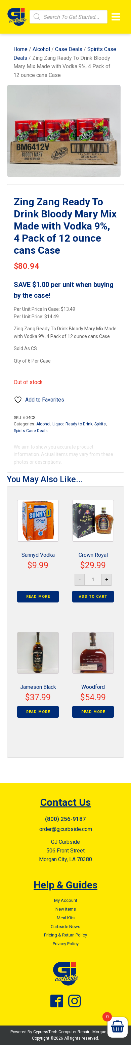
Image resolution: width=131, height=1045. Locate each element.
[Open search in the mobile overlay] (68, 17)
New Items (65, 909)
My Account (65, 900)
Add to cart (93, 596)
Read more (38, 596)
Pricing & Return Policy (65, 934)
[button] (109, 96)
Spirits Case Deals (31, 430)
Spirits (100, 424)
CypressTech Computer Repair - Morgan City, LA (77, 1032)
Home (20, 49)
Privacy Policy (66, 943)
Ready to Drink (79, 424)
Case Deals (68, 49)
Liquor (57, 424)
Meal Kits (66, 917)
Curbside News (65, 926)
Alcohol (41, 49)
